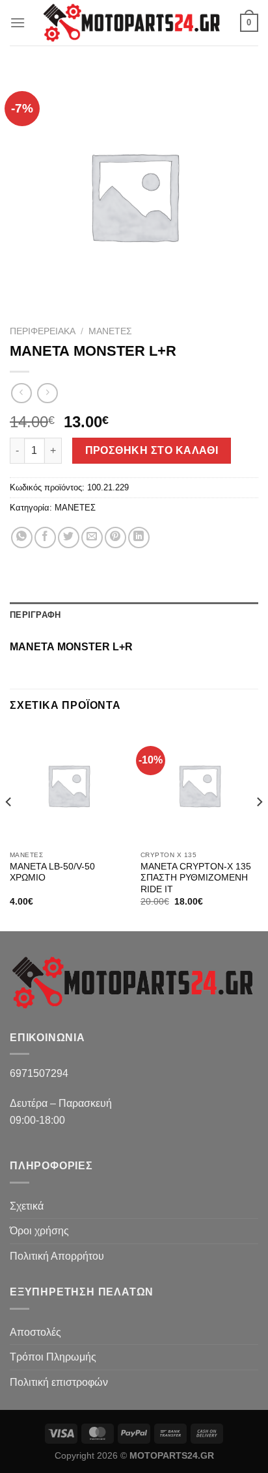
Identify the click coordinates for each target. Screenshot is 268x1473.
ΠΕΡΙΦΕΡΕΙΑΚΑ (42, 331)
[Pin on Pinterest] (115, 537)
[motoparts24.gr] (132, 23)
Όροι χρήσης (39, 1230)
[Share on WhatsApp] (22, 537)
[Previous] (9, 828)
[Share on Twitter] (68, 537)
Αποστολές (35, 1332)
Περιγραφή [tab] (35, 615)
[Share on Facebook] (45, 537)
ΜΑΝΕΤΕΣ (110, 331)
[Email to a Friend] (92, 537)
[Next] (258, 828)
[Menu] (17, 22)
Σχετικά (27, 1206)
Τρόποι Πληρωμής (53, 1356)
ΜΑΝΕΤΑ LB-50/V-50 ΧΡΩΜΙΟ (52, 872)
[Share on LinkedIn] (139, 537)
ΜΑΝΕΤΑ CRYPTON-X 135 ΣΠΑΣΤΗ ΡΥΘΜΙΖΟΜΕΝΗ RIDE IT (196, 878)
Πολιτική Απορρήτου (57, 1256)
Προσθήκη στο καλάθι (152, 450)
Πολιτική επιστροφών (59, 1382)
